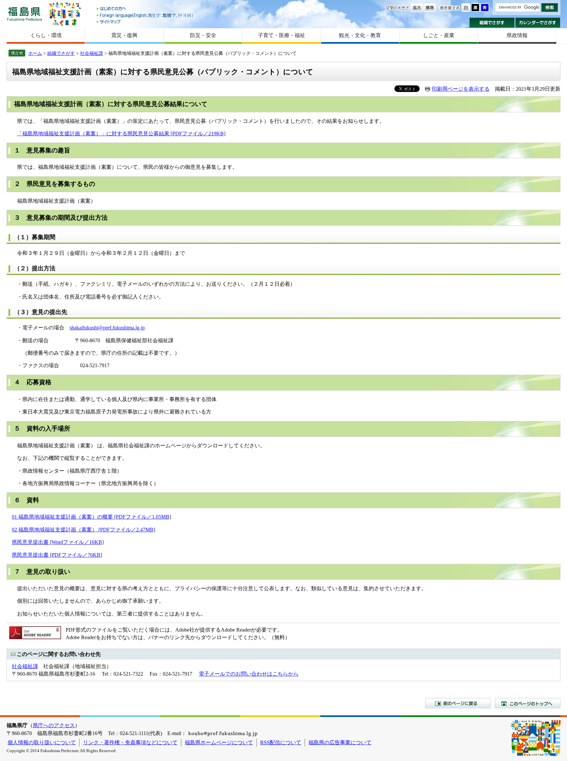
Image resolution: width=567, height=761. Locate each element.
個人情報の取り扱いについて (42, 742)
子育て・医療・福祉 (281, 35)
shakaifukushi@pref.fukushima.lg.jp (107, 327)
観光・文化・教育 (360, 35)
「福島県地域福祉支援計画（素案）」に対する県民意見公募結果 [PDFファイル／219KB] (121, 133)
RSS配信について (280, 742)
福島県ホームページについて (219, 742)
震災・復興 (124, 35)
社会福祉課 (91, 53)
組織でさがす (492, 23)
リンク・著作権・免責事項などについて (130, 742)
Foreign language (145, 15)
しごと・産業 (438, 35)
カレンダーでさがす (537, 23)
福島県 (25, 13)
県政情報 (517, 35)
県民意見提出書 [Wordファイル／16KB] (58, 542)
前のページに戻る (458, 703)
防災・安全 (203, 35)
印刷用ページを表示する (461, 89)
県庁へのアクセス (54, 725)
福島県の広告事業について (339, 742)
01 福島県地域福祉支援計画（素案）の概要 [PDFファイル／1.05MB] (91, 517)
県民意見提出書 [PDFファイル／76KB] (57, 555)
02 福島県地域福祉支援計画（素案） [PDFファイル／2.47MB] (83, 529)
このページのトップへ (527, 703)
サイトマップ (145, 21)
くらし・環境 (46, 35)
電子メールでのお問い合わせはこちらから (249, 674)
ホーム (35, 53)
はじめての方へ (145, 9)
